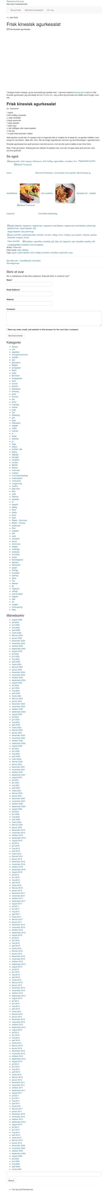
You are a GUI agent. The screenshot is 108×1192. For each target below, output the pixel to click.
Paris (14, 509)
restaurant (16, 525)
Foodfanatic (48, 95)
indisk (14, 428)
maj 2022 (16, 753)
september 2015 (19, 964)
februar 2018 (17, 887)
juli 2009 (15, 1158)
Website (10, 299)
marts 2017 (16, 916)
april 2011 (16, 1103)
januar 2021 (17, 795)
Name (9, 280)
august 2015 (17, 966)
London (15, 462)
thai (13, 580)
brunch (15, 383)
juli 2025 (15, 653)
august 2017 (17, 903)
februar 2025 (17, 667)
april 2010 (16, 1135)
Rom (14, 528)
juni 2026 (15, 625)
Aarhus (15, 346)
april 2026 (16, 630)
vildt (13, 599)
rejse (14, 517)
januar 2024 (17, 701)
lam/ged (15, 457)
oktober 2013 (17, 1024)
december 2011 (18, 1082)
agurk (14, 252)
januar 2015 (17, 985)
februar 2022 (17, 761)
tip (13, 586)
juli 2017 (15, 906)
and (13, 349)
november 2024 (18, 674)
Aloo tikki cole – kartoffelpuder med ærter (24, 260)
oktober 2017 (17, 898)
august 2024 (17, 682)
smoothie (15, 554)
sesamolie (63, 252)
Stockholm (16, 565)
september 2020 (19, 806)
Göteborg (16, 415)
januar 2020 (17, 827)
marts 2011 (16, 1106)
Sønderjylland (17, 559)
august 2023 (17, 714)
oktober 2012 (17, 1056)
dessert (15, 386)
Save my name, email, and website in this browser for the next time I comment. (43, 329)
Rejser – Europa (18, 523)
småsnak (15, 551)
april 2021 (16, 788)
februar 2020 (17, 824)
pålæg (14, 507)
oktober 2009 (17, 1150)
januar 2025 (17, 669)
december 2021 (18, 767)
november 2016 (18, 927)
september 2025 (19, 648)
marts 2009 (16, 1169)
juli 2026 (15, 622)
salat (19, 250)
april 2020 (16, 819)
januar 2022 (17, 764)
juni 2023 (15, 719)
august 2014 (17, 998)
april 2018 (16, 882)
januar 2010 (17, 1143)
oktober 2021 (17, 772)
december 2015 (18, 956)
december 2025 (18, 640)
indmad (15, 430)
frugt (14, 409)
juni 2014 (15, 1003)
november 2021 (18, 769)
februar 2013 (17, 1045)
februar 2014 (17, 1014)
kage (14, 444)
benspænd (16, 367)
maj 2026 (16, 627)
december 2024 (18, 672)
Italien (14, 436)
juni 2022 (15, 751)
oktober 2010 (17, 1119)
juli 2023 (15, 717)
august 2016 (17, 935)
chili (32, 252)
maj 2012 (16, 1069)
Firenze (15, 396)
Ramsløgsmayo (13, 263)
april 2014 (16, 1008)
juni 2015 (15, 972)
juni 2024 (15, 688)
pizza (14, 515)
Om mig (50, 10)
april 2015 (16, 977)
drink (14, 394)
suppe (14, 567)
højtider (15, 425)
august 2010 (17, 1124)
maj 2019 (16, 848)
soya (71, 252)
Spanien (15, 562)
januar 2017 (17, 922)
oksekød (15, 499)
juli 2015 (15, 969)
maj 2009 (16, 1164)
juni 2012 (15, 1066)
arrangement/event (20, 354)
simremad (16, 544)
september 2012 (19, 1058)
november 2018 (18, 864)
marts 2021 (16, 790)
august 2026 (17, 619)
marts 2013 (16, 1043)
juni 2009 (15, 1161)
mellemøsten (17, 478)
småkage (15, 549)
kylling (14, 452)
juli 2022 (15, 748)
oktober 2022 (17, 740)
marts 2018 (16, 885)
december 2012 (18, 1050)
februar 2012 (17, 1077)
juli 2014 (15, 1001)
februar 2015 (17, 982)
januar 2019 (17, 859)
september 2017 (19, 901)
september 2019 (19, 838)
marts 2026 (16, 632)
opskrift (15, 504)
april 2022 (16, 756)
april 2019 (16, 851)
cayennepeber (23, 252)
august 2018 (17, 872)
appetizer (16, 352)
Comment (11, 309)
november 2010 (18, 1116)
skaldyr (15, 546)
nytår (14, 494)
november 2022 (18, 738)
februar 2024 (17, 698)
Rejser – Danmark (19, 520)
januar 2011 (17, 1111)
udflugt (15, 591)
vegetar (15, 596)
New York (16, 488)
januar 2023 (17, 732)
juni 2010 (15, 1129)
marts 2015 (16, 979)
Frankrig (15, 404)
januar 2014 (17, 1016)
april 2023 (16, 724)
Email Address (13, 289)
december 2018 (18, 861)
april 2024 (16, 693)
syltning (15, 575)
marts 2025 (16, 664)
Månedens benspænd (34, 10)
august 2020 (17, 809)
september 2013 (19, 1027)
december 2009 (18, 1145)
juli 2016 (15, 937)
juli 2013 (15, 1032)
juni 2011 (15, 1098)
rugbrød (15, 530)
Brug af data (16, 10)
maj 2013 (16, 1037)
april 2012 (16, 1072)
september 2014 (19, 995)
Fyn (13, 412)
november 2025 (18, 643)
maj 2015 (16, 974)
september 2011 (19, 1090)
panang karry (79, 92)
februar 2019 (17, 856)
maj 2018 (16, 880)
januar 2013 (17, 1048)
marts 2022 (16, 759)
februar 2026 (17, 635)
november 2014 (18, 990)
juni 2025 (15, 656)
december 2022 (18, 735)
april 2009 (16, 1166)
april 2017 (16, 914)
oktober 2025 (17, 646)
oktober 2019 (17, 835)
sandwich (16, 538)
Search (11, 1180)
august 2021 (17, 777)
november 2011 (18, 1085)
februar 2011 (17, 1108)
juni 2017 (15, 909)
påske (14, 512)
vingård (15, 604)
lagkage (15, 454)
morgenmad (17, 483)
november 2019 (18, 832)
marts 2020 (16, 822)
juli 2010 (15, 1127)
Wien (14, 609)
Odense (15, 496)
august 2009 (17, 1156)
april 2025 (16, 661)
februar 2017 (17, 919)
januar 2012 (17, 1079)
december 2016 (18, 924)
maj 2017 (16, 911)
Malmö (15, 467)
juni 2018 (15, 877)
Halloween (16, 423)
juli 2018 (15, 874)
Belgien (15, 365)
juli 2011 (15, 1095)
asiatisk (15, 357)
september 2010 (19, 1121)
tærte (14, 578)
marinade (16, 470)
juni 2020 (15, 814)
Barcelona (16, 362)
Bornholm (16, 375)
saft (13, 533)
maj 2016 (16, 943)
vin (13, 601)
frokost (15, 407)
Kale (14, 1189)
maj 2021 (16, 785)
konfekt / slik (17, 449)
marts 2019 (16, 853)
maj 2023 (16, 722)
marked (15, 473)
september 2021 (19, 774)
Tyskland (15, 588)
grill (13, 417)
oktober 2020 (17, 803)
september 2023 (19, 711)
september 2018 (19, 869)
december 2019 (18, 830)
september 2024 (19, 680)
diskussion (16, 388)
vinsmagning (17, 607)
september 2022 (19, 743)
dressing (15, 391)
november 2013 (18, 1022)
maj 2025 (16, 659)
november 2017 (18, 895)
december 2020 (18, 798)
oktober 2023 (17, 709)
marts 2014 (16, 1011)
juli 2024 (15, 685)
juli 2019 (15, 843)
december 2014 (18, 987)
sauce (14, 541)
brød (14, 381)
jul (13, 441)
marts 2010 (16, 1137)
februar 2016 (17, 951)
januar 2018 (17, 890)
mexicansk (16, 480)
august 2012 (17, 1061)
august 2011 (17, 1093)
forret (14, 402)
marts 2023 (16, 727)
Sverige (15, 570)
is (12, 433)
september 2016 (19, 932)
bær (13, 360)
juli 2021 (15, 780)
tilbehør (25, 250)
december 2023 (18, 703)
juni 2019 (15, 845)
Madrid (15, 465)
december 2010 (18, 1114)
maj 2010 (16, 1132)
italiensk (15, 438)
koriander (45, 252)
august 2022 (17, 745)
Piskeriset (17, 247)
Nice (14, 491)
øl (12, 501)
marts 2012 (16, 1074)
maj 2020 (16, 816)
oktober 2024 (17, 677)
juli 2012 (15, 1064)
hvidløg (38, 252)
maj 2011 (16, 1100)
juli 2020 (15, 811)
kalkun (14, 446)
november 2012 (18, 1053)
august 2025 (17, 651)
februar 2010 (17, 1140)
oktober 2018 (17, 866)
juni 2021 (15, 782)
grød (14, 420)
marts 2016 (16, 948)
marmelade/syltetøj (20, 475)
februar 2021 (17, 793)
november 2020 (18, 801)
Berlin (14, 370)
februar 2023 (17, 730)
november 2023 (18, 706)
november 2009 (18, 1148)
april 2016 (16, 945)
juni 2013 (15, 1035)
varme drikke (17, 594)
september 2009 (19, 1153)
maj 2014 (16, 1006)
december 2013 (18, 1019)
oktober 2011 (17, 1087)
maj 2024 (16, 690)
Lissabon (15, 459)
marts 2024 (16, 696)
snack (14, 557)
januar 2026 (17, 638)
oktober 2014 (17, 993)
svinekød (15, 572)
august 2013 (17, 1029)
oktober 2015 (17, 961)
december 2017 (18, 893)
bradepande (17, 378)
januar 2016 (17, 953)
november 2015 (18, 958)
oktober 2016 (17, 930)
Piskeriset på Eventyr (15, 1)
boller (14, 373)
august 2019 (17, 840)
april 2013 (16, 1040)
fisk (13, 399)
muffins (15, 486)
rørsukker (54, 252)
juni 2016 (15, 940)
